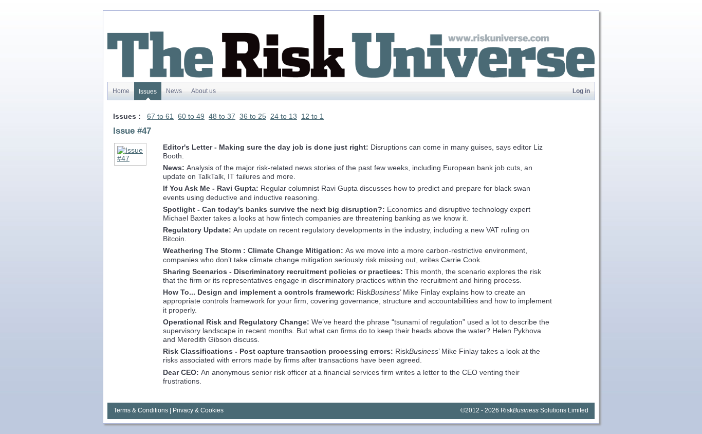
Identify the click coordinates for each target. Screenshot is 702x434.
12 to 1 (312, 116)
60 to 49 (191, 116)
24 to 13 (283, 116)
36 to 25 (252, 116)
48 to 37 (222, 116)
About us (203, 90)
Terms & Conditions (141, 410)
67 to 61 (160, 116)
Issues (148, 91)
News (174, 90)
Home (121, 90)
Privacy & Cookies (198, 410)
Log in (581, 90)
